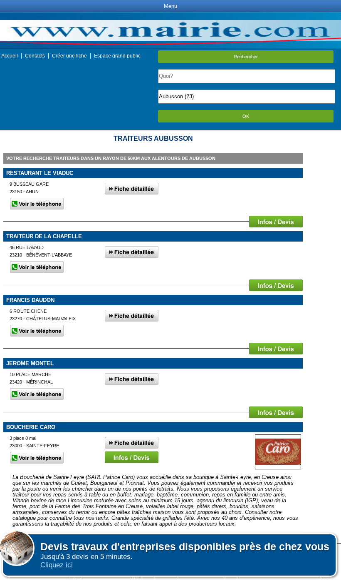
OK (245, 116)
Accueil (9, 56)
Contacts (35, 56)
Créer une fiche (69, 56)
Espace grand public (117, 56)
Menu (170, 6)
